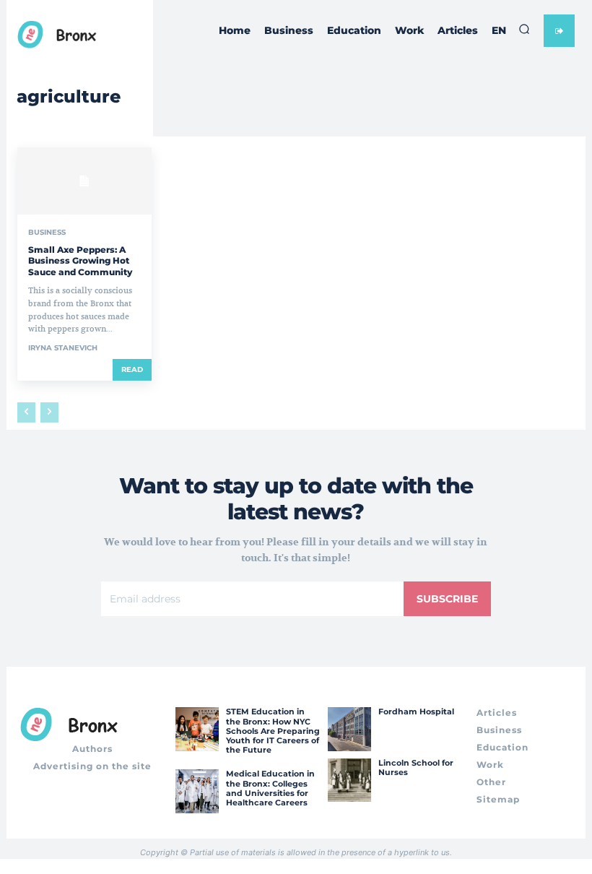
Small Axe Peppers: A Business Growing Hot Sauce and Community (80, 260)
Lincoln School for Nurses (415, 767)
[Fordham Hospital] (349, 728)
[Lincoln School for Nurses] (349, 780)
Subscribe (447, 598)
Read (132, 369)
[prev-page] (26, 412)
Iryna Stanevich (62, 347)
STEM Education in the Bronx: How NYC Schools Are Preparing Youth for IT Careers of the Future (273, 730)
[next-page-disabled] (49, 412)
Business (47, 232)
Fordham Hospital (416, 711)
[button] (524, 29)
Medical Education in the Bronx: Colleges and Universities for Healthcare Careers (270, 788)
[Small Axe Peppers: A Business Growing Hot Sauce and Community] (84, 181)
